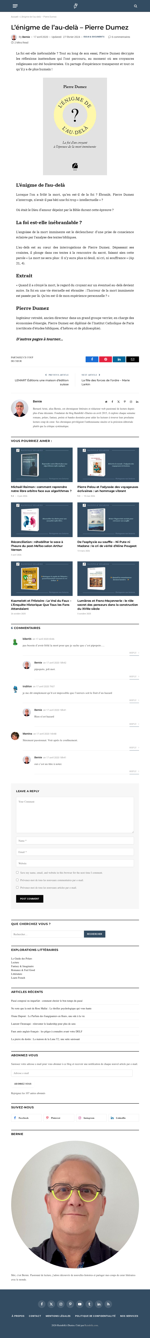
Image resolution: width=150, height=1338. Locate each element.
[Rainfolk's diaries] (75, 6)
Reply (133, 652)
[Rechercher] (135, 6)
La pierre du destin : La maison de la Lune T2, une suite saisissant (45, 1039)
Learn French (18, 977)
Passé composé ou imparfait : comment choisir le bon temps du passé (46, 1000)
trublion (27, 686)
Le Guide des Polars (21, 958)
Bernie (26, 36)
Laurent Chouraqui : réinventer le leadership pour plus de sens (43, 1023)
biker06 (27, 638)
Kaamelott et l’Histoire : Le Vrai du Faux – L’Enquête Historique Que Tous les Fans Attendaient (41, 605)
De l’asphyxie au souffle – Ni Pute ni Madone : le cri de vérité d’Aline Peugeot (107, 544)
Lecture (15, 962)
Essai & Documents (94, 37)
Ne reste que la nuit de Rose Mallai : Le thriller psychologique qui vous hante (51, 1008)
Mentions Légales (58, 1316)
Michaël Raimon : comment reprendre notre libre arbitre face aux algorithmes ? (41, 489)
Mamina (27, 733)
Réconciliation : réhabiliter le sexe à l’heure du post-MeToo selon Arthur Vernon (37, 546)
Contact (35, 1316)
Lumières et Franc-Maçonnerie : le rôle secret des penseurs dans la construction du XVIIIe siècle (107, 605)
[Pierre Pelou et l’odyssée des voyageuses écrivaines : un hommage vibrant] (108, 465)
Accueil (14, 17)
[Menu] (15, 6)
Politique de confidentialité (95, 1316)
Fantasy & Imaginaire (22, 966)
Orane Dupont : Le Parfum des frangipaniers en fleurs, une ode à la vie (48, 1016)
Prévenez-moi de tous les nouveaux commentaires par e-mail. (52, 880)
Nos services (129, 1316)
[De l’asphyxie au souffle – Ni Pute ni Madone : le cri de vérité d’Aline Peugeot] (108, 519)
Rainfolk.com (91, 1325)
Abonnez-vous (22, 1084)
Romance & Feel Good (23, 970)
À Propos (18, 1316)
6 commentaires (121, 36)
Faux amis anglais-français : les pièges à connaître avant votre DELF (46, 1031)
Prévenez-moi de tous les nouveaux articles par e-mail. (48, 887)
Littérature (16, 974)
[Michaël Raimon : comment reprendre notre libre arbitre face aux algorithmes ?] (42, 465)
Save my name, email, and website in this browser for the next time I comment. (61, 872)
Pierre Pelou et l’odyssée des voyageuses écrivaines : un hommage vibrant (107, 489)
